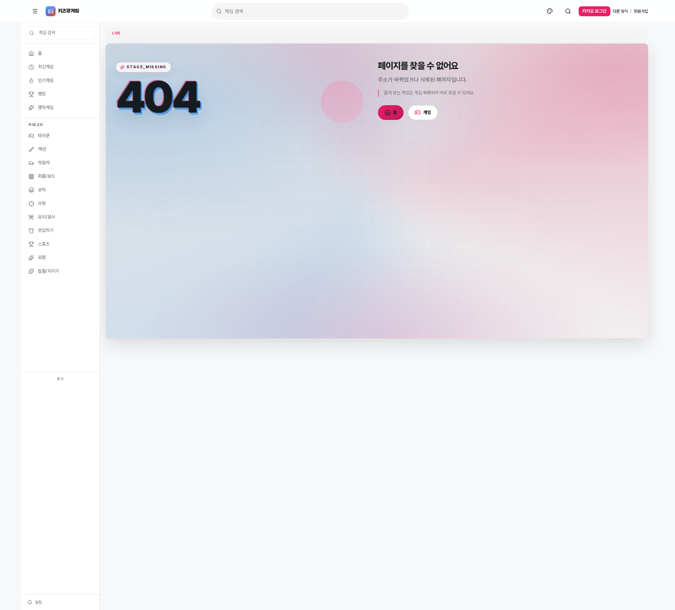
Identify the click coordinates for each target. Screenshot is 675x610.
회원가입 (641, 11)
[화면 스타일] (550, 11)
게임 (427, 112)
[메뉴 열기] (35, 11)
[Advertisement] (60, 488)
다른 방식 (620, 11)
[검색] (568, 11)
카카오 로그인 (594, 11)
